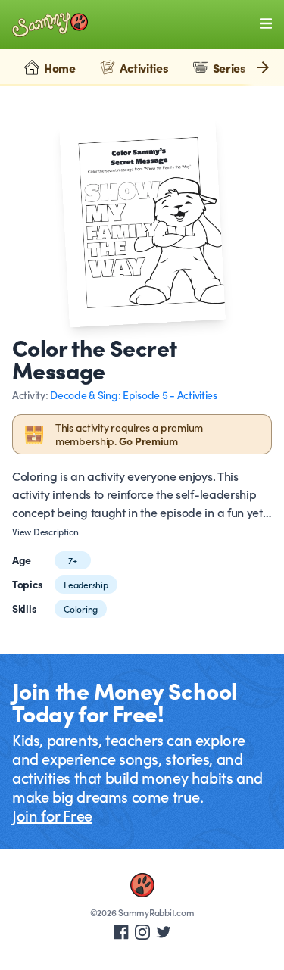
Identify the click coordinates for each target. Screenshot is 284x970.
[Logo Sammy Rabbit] (50, 24)
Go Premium (148, 440)
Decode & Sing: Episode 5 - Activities (133, 394)
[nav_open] (266, 23)
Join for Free (52, 814)
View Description (45, 532)
